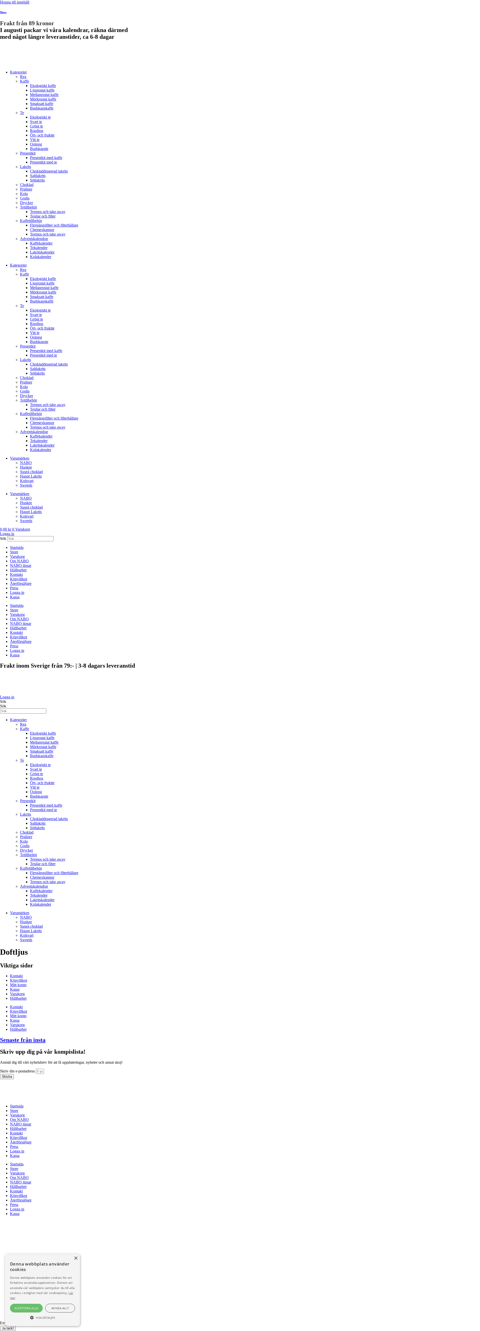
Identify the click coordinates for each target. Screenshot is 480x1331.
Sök (3, 538)
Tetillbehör (28, 207)
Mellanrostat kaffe (44, 95)
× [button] (76, 1258)
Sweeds (26, 485)
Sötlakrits (37, 180)
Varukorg (17, 556)
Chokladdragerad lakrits (49, 171)
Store (14, 552)
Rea (23, 77)
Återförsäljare (21, 583)
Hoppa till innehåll (14, 2)
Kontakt (16, 574)
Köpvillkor (18, 579)
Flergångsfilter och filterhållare (54, 225)
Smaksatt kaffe (41, 104)
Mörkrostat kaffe (43, 99)
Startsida (17, 547)
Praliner (26, 189)
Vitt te (35, 140)
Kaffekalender (41, 243)
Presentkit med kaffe (46, 158)
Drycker (26, 203)
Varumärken (19, 458)
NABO (26, 463)
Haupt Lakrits (31, 476)
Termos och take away (48, 212)
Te (22, 113)
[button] (42, 1317)
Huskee (26, 467)
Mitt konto (18, 985)
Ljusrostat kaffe (42, 90)
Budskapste (39, 149)
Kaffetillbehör (31, 221)
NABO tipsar (20, 565)
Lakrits (25, 167)
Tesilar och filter (43, 216)
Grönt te (36, 126)
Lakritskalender (42, 252)
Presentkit (28, 153)
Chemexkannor (42, 230)
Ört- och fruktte (42, 135)
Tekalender (39, 248)
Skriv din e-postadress (18, 1071)
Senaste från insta (23, 1040)
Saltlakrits (38, 176)
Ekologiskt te (40, 117)
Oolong (36, 144)
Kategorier (18, 72)
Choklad (27, 185)
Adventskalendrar (34, 239)
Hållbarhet (18, 570)
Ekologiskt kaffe (43, 86)
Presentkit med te (43, 162)
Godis (25, 198)
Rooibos (36, 131)
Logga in (17, 592)
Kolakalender (40, 257)
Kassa (15, 597)
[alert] (42, 1290)
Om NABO (19, 561)
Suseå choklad (31, 472)
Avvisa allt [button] (60, 1308)
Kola (24, 194)
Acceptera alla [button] (26, 1308)
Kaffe (24, 81)
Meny (3, 12)
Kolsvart (27, 481)
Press (14, 588)
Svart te (36, 122)
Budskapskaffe (42, 108)
